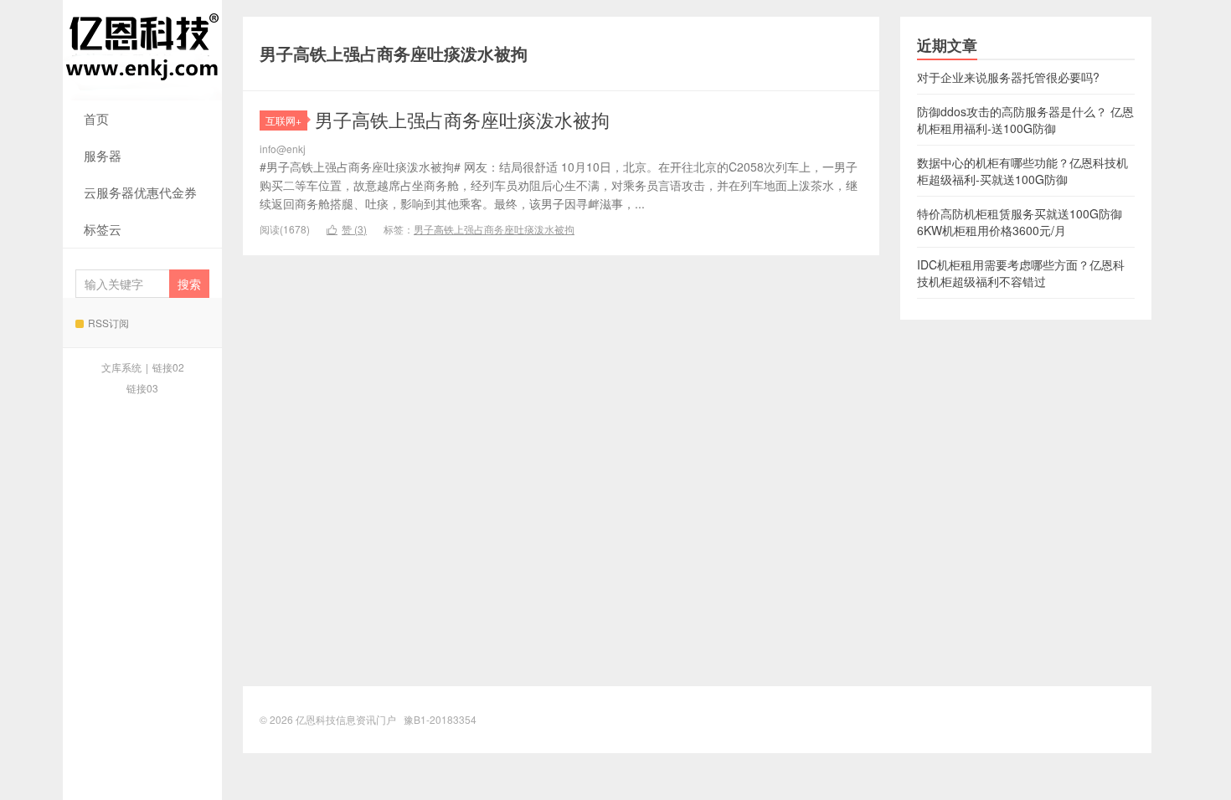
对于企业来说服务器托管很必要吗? (1008, 77)
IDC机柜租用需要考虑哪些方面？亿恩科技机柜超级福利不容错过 (1021, 273)
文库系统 (121, 367)
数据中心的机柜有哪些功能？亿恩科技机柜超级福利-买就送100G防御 (1022, 170)
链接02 (168, 367)
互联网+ (283, 120)
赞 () (347, 229)
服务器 (102, 155)
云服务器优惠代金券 (140, 192)
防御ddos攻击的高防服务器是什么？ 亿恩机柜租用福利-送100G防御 (1025, 119)
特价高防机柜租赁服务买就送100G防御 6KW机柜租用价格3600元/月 (1019, 221)
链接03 (142, 388)
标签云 (102, 229)
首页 (96, 118)
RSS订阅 (108, 322)
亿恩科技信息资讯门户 (142, 50)
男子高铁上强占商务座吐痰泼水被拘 (462, 119)
